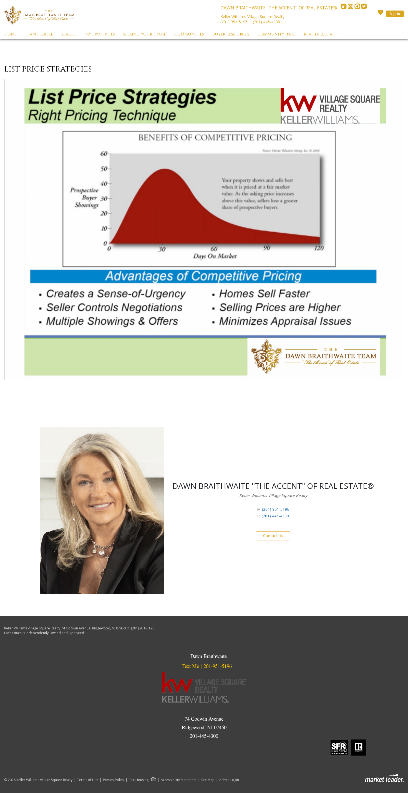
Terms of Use (87, 780)
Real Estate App (320, 34)
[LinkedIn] (344, 8)
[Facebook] (357, 8)
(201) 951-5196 (234, 21)
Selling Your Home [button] (144, 34)
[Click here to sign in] (380, 14)
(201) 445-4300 (266, 21)
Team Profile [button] (39, 34)
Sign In (395, 13)
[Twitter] (364, 8)
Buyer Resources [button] (230, 34)
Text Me (190, 665)
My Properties (100, 34)
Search (69, 34)
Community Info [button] (277, 34)
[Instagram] (351, 8)
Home (10, 34)
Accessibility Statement (179, 780)
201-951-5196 (217, 665)
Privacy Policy (113, 780)
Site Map (208, 780)
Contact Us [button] (273, 535)
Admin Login (229, 780)
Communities (189, 34)
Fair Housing (138, 779)
